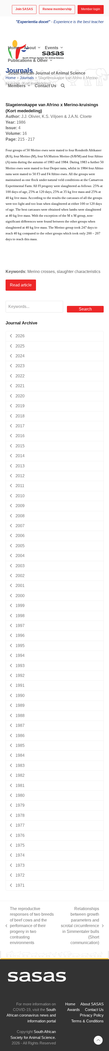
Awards (73, 1010)
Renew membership (57, 9)
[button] (63, 86)
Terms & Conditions (87, 1021)
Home (70, 1004)
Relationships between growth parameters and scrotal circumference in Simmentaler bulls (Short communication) (79, 926)
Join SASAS (24, 9)
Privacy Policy (92, 1015)
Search (85, 309)
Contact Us (94, 1010)
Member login (90, 9)
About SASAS (92, 1004)
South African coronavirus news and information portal (31, 1015)
